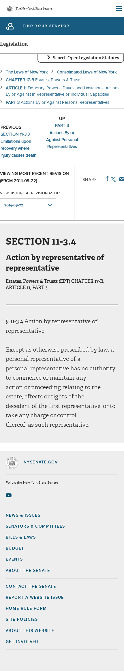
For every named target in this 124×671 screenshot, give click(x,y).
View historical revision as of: (30, 193)
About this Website (30, 631)
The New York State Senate (34, 8)
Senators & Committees (35, 526)
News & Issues (23, 515)
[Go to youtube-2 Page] (9, 495)
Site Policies (22, 620)
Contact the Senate (31, 587)
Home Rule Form (26, 609)
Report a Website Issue (35, 598)
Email (120, 179)
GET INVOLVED (22, 642)
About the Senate (28, 571)
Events (14, 559)
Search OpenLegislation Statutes (86, 58)
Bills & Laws (21, 537)
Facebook (106, 178)
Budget (15, 548)
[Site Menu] (118, 8)
